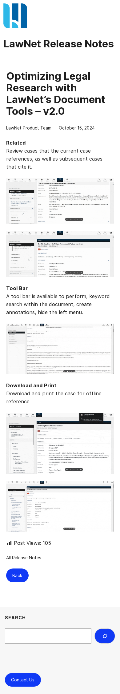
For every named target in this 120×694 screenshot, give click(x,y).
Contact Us (22, 679)
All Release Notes (23, 557)
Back (17, 575)
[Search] (104, 635)
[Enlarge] (106, 186)
